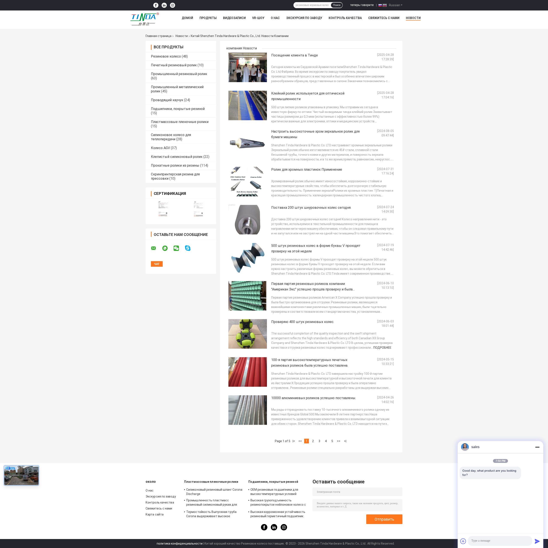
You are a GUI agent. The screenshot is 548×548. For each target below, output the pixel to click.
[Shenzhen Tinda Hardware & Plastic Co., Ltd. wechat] (179, 248)
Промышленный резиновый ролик (179, 74)
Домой (187, 18)
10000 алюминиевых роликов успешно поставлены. (313, 398)
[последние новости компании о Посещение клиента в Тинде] (247, 67)
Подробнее (382, 347)
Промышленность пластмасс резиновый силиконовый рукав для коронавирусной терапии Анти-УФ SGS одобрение (214, 503)
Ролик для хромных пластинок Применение (306, 169)
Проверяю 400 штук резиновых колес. (302, 322)
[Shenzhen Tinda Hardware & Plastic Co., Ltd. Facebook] (156, 5)
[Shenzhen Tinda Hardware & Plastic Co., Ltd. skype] (190, 248)
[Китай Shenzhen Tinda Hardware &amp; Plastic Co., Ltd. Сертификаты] (163, 208)
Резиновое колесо (166, 56)
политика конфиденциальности (180, 543)
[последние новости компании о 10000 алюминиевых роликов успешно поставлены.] (247, 410)
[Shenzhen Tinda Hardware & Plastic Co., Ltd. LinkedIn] (164, 5)
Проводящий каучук (167, 100)
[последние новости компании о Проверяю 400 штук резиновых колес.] (247, 334)
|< (294, 441)
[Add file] (463, 541)
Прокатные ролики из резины (175, 165)
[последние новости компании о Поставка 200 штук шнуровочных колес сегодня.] (247, 219)
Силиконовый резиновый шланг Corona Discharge (214, 492)
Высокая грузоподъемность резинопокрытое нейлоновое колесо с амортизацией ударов (278, 503)
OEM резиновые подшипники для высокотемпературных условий (274, 492)
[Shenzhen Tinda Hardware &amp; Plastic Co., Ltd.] (144, 19)
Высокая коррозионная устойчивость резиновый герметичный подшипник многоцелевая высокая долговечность (278, 514)
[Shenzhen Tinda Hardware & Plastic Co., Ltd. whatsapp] (167, 248)
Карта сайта (155, 514)
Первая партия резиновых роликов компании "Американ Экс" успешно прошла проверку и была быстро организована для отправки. (312, 289)
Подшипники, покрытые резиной (178, 109)
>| (345, 441)
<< (300, 441)
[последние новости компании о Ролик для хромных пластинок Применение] (247, 181)
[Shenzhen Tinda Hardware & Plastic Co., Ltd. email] (156, 248)
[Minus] (537, 447)
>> (338, 441)
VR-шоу (258, 18)
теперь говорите (362, 5)
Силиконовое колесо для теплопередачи (171, 137)
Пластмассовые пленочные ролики (179, 122)
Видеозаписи (234, 18)
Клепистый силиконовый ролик (177, 157)
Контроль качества (345, 18)
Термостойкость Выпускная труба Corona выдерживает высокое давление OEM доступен (211, 514)
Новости (413, 18)
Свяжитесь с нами (383, 18)
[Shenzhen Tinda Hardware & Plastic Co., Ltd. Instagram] (172, 5)
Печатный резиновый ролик (174, 65)
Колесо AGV (160, 148)
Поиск (336, 5)
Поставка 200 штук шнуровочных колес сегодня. (311, 208)
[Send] (537, 541)
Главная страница (158, 36)
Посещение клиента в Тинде (294, 55)
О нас (275, 18)
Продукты (208, 18)
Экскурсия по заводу (304, 18)
